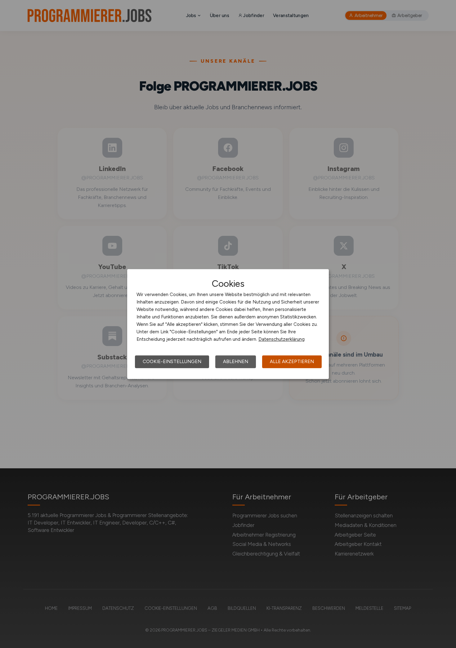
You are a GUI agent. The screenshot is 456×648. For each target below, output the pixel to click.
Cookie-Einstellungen (172, 361)
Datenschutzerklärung (281, 339)
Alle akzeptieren (292, 361)
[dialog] (228, 324)
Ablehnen (235, 361)
